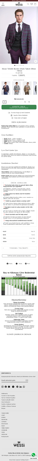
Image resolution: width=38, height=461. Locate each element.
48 (8, 102)
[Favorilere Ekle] (13, 340)
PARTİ (3, 426)
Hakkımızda (5, 393)
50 (13, 102)
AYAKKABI (4, 430)
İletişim (3, 408)
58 (29, 102)
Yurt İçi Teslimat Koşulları (8, 398)
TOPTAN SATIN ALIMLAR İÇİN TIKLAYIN (19, 256)
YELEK (3, 432)
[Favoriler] (31, 4)
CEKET (3, 415)
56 (25, 102)
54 (21, 102)
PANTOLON (5, 424)
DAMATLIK (4, 419)
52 (17, 102)
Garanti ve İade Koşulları (8, 395)
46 (4, 102)
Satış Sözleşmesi (6, 402)
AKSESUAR (4, 434)
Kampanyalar (5, 436)
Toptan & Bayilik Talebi (8, 400)
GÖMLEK (4, 421)
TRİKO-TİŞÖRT (5, 428)
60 (33, 102)
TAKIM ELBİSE (5, 413)
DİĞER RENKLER (19, 80)
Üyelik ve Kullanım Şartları (9, 404)
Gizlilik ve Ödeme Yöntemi (9, 406)
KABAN (3, 417)
